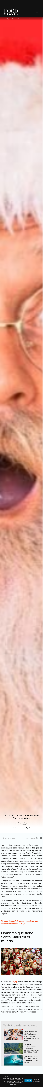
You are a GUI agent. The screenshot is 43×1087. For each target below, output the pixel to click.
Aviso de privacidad (36, 1080)
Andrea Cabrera (23, 824)
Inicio (3, 19)
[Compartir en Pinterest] (41, 838)
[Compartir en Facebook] (39, 838)
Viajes (8, 19)
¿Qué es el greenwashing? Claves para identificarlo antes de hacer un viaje (31, 1048)
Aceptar (28, 1080)
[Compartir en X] (37, 838)
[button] (37, 12)
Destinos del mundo (18, 19)
